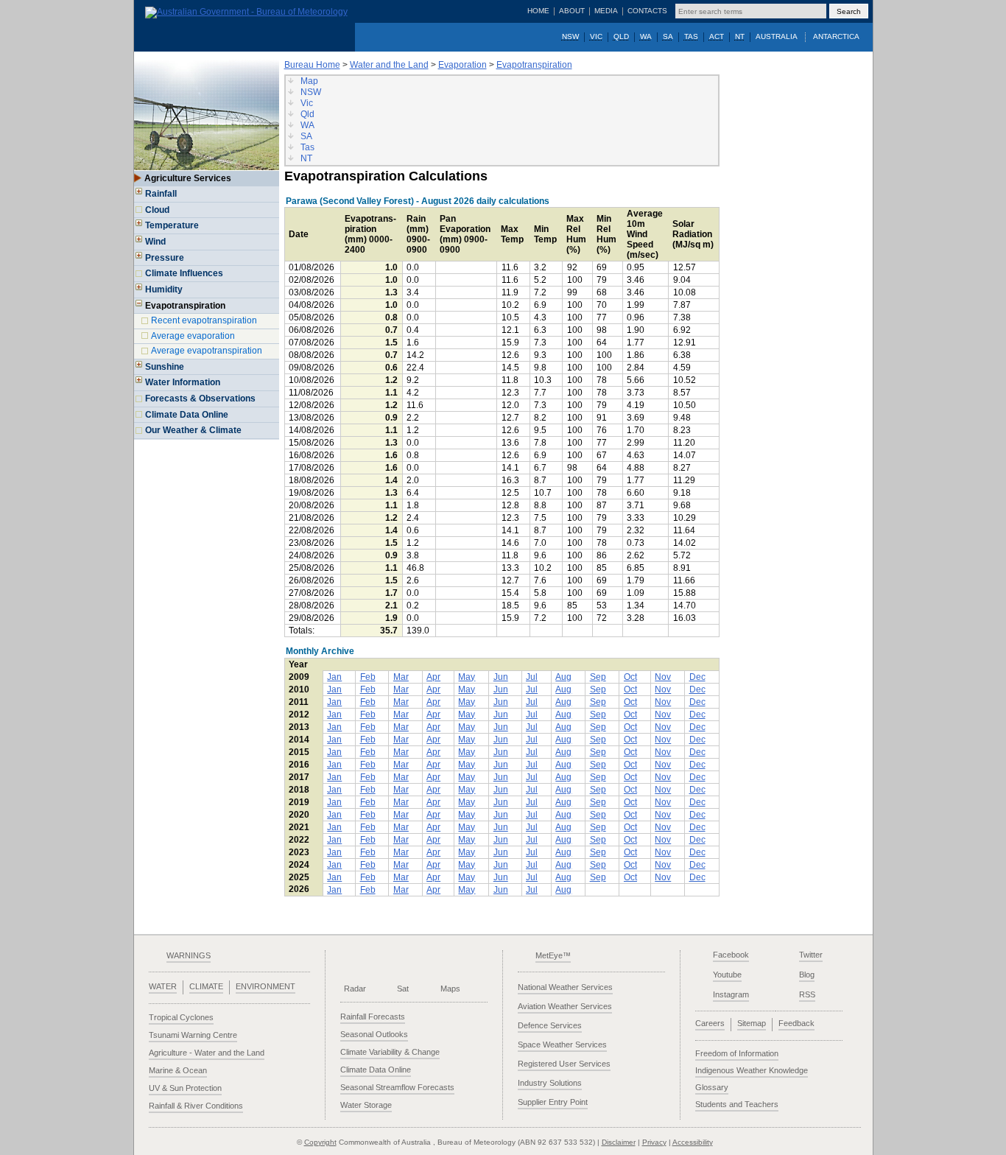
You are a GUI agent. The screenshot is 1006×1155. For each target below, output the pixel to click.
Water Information (182, 382)
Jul (532, 677)
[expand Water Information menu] (139, 384)
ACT (716, 36)
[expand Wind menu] (139, 244)
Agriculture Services (187, 178)
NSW (570, 36)
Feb (368, 677)
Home (538, 11)
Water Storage (366, 1104)
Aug (563, 677)
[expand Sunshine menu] (139, 369)
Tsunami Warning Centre (193, 1035)
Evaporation (462, 65)
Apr (433, 677)
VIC (596, 36)
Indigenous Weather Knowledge (751, 1070)
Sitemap (751, 1023)
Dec (697, 677)
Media (606, 11)
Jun (500, 677)
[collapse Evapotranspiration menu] (139, 308)
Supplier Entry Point (553, 1102)
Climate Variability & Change (390, 1051)
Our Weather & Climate (193, 430)
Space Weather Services (562, 1044)
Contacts (647, 11)
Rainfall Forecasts (372, 1016)
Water (163, 986)
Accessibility (692, 1142)
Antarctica (836, 36)
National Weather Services (565, 987)
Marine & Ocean (178, 1070)
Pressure (164, 258)
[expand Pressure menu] (139, 260)
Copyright (320, 1142)
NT (740, 36)
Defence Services (550, 1025)
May (466, 677)
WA (646, 36)
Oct (630, 677)
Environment (265, 986)
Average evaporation (193, 336)
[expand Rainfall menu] (139, 196)
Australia (777, 36)
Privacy (654, 1142)
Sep (598, 677)
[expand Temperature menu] (139, 227)
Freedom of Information (736, 1053)
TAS (691, 36)
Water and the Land (389, 65)
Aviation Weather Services (565, 1006)
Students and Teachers (736, 1104)
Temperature (172, 225)
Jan (334, 677)
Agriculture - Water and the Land (206, 1052)
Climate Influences (184, 273)
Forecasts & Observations (200, 398)
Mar (401, 677)
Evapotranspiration (534, 65)
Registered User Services (564, 1063)
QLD (621, 36)
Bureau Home (312, 65)
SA (668, 36)
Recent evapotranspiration (204, 320)
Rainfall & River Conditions (196, 1105)
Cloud (157, 210)
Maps (450, 988)
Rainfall (161, 194)
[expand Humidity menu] (139, 292)
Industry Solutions (550, 1082)
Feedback (796, 1023)
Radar (355, 988)
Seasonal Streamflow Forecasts (397, 1087)
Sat (403, 988)
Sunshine (164, 367)
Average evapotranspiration (206, 350)
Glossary (711, 1087)
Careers (710, 1023)
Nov (663, 677)
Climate (206, 986)
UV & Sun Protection (185, 1088)
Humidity (164, 289)
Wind (155, 241)
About (572, 11)
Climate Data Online (186, 415)
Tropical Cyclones (181, 1017)
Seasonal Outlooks (374, 1034)
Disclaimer (619, 1142)
